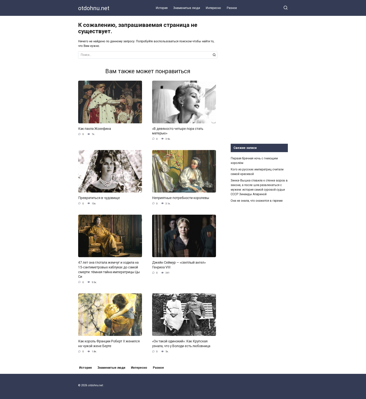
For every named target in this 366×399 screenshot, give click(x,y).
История (162, 8)
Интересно (213, 8)
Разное (232, 8)
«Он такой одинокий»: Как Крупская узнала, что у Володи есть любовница (181, 343)
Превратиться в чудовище (99, 198)
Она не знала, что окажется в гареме (257, 200)
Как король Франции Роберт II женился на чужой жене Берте (109, 343)
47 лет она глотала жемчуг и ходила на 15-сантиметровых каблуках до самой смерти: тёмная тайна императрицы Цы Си (109, 270)
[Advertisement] (259, 79)
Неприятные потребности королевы (180, 198)
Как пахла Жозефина (94, 129)
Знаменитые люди (186, 8)
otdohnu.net (93, 8)
